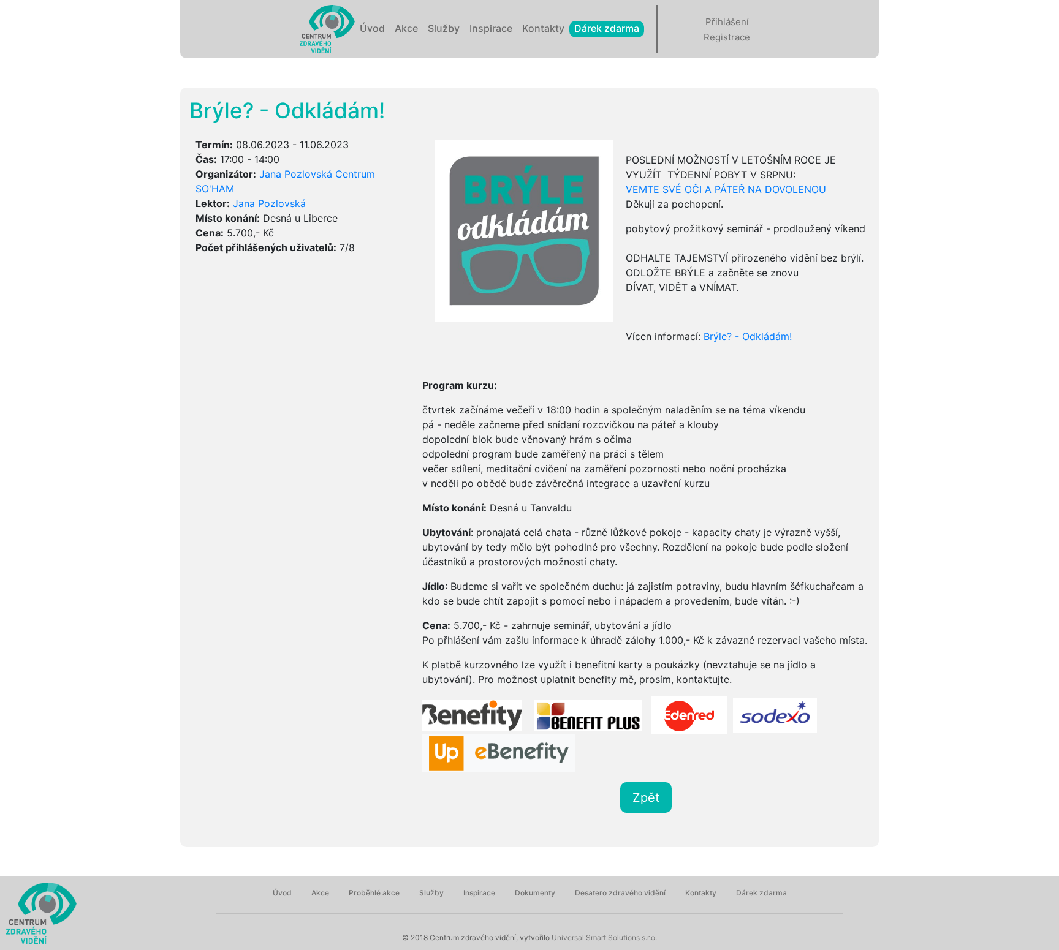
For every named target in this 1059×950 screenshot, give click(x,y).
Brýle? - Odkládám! (748, 336)
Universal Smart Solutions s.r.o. (603, 937)
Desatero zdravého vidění (620, 892)
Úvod (372, 28)
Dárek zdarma (606, 28)
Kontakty (543, 28)
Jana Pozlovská (269, 203)
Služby (444, 28)
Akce (406, 28)
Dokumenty (535, 892)
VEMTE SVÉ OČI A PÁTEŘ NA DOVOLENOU (726, 189)
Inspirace (490, 28)
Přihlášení (727, 22)
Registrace (727, 37)
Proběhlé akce (374, 892)
